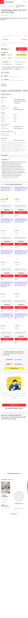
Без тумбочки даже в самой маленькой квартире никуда (5, 500)
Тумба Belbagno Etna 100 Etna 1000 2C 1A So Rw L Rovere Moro (6, 333)
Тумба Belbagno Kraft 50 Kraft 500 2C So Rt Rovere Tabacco (20, 301)
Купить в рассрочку (21, 54)
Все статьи (14, 513)
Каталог (4, 6)
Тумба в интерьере (5, 495)
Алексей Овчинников (6, 506)
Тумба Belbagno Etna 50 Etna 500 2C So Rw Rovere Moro (20, 238)
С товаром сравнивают (14, 90)
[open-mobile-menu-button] (2, 2)
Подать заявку (14, 368)
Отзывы (25, 90)
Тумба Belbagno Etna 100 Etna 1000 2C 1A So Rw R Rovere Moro (20, 333)
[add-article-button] (18, 496)
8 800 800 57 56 (7, 69)
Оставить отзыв (14, 405)
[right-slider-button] (25, 159)
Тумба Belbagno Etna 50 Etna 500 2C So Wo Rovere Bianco (20, 206)
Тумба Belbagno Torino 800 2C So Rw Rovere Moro (7, 206)
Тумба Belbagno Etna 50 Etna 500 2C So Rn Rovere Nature (6, 269)
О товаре (3, 90)
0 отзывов (5, 15)
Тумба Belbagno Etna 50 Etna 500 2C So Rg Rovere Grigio (6, 238)
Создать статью (19, 503)
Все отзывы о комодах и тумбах (14, 408)
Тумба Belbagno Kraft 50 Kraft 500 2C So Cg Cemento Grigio (21, 269)
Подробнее (24, 52)
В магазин (21, 49)
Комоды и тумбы (11, 6)
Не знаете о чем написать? (19, 508)
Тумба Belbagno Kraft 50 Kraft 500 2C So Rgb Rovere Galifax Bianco (7, 301)
